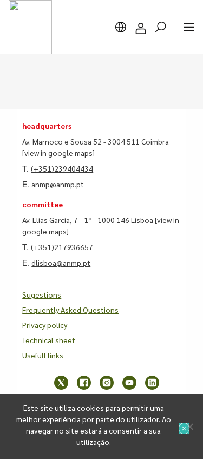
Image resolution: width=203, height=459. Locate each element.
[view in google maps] (58, 153)
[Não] (189, 426)
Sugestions (41, 294)
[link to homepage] (30, 27)
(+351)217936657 (62, 247)
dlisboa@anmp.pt (60, 262)
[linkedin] (152, 383)
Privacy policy (44, 325)
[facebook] (84, 383)
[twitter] (61, 383)
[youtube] (129, 383)
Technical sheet (48, 340)
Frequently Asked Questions (70, 309)
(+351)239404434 (62, 168)
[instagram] (107, 383)
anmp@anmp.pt (57, 184)
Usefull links (42, 355)
